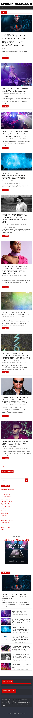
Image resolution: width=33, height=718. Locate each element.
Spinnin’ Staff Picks (5, 525)
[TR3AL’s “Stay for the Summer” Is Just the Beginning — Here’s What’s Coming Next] (16, 16)
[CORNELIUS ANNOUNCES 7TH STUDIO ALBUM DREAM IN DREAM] (16, 293)
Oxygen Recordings (6, 503)
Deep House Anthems (6, 492)
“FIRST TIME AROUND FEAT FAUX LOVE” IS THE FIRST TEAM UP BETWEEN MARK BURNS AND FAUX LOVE (15, 218)
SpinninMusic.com (14, 48)
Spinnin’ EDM (4, 515)
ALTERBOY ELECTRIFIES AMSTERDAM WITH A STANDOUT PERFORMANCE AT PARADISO (15, 175)
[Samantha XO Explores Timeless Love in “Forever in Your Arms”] (16, 64)
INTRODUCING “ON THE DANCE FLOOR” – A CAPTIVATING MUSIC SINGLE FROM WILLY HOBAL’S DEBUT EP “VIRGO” (15, 270)
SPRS (2, 529)
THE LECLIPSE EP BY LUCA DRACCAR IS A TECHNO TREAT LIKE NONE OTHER (21, 666)
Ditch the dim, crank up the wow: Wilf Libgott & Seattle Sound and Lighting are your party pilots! (15, 133)
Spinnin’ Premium (5, 518)
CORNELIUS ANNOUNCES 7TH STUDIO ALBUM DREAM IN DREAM (15, 313)
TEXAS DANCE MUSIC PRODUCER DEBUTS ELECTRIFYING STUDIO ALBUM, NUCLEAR (15, 443)
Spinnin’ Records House (7, 520)
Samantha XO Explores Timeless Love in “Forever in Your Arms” (15, 89)
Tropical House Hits (6, 532)
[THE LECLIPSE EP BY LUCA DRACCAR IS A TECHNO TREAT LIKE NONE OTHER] (6, 664)
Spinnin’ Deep (4, 513)
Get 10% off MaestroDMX (16, 539)
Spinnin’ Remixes (5, 522)
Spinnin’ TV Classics (6, 527)
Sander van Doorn (5, 506)
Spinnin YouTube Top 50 (7, 511)
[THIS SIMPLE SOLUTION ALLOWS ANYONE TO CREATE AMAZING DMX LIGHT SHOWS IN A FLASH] (6, 645)
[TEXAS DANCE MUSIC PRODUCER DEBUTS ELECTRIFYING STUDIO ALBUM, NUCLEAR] (16, 422)
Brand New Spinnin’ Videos (7, 489)
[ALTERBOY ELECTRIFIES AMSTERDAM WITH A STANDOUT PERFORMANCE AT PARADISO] (16, 154)
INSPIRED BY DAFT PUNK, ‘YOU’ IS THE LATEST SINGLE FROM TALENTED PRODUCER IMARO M (15, 399)
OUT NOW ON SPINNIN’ (7, 501)
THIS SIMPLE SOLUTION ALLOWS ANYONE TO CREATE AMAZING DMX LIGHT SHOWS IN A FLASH (21, 647)
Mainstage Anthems (6, 496)
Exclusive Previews (5, 494)
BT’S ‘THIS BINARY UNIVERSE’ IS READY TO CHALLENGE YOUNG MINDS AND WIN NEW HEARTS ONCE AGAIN (20, 638)
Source (2, 508)
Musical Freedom (5, 499)
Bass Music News (10, 691)
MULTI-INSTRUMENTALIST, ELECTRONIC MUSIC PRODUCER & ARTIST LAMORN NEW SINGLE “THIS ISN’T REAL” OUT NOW (16, 356)
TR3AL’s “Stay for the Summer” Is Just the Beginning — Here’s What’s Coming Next (14, 40)
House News (8, 681)
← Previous (4, 467)
